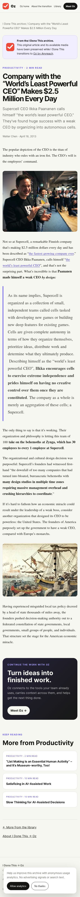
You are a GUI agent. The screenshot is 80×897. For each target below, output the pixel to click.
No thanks (39, 886)
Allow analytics (18, 886)
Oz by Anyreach (43, 53)
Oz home (24, 6)
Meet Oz (70, 6)
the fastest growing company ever (51, 253)
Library (57, 6)
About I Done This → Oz (19, 836)
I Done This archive (14, 23)
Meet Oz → (19, 710)
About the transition (41, 6)
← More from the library (19, 827)
